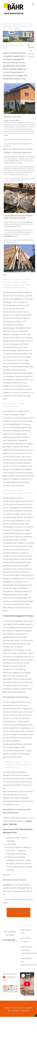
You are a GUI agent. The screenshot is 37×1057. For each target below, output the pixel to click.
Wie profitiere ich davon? (26, 940)
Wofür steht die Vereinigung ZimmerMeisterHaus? (27, 950)
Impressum (16, 1011)
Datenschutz (25, 1011)
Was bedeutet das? (26, 931)
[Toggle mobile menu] (33, 4)
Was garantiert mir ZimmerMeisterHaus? (27, 961)
